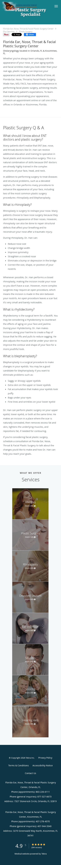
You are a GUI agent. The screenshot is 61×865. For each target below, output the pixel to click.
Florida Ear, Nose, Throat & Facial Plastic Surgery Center (28, 28)
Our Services (9, 31)
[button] (56, 6)
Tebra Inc (30, 757)
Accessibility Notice (43, 765)
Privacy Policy (45, 757)
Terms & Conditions (18, 765)
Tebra (44, 853)
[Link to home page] (25, 6)
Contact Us (30, 773)
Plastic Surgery (25, 31)
